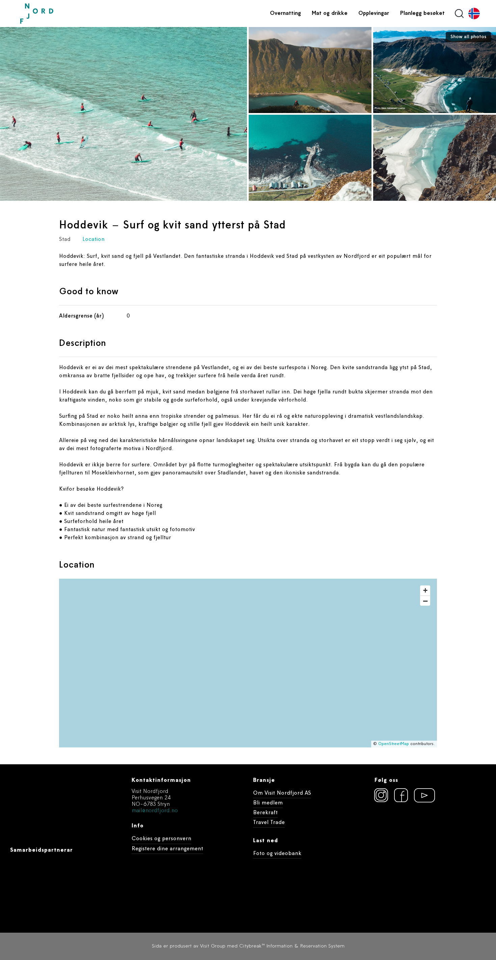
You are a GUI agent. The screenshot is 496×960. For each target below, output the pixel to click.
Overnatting (285, 13)
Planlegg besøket (422, 13)
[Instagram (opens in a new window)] (381, 795)
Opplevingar (373, 13)
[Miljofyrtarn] (387, 832)
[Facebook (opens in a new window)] (401, 795)
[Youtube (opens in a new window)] (421, 795)
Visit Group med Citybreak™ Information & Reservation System (272, 946)
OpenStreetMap (393, 744)
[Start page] (52, 13)
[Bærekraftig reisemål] (426, 831)
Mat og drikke (330, 13)
